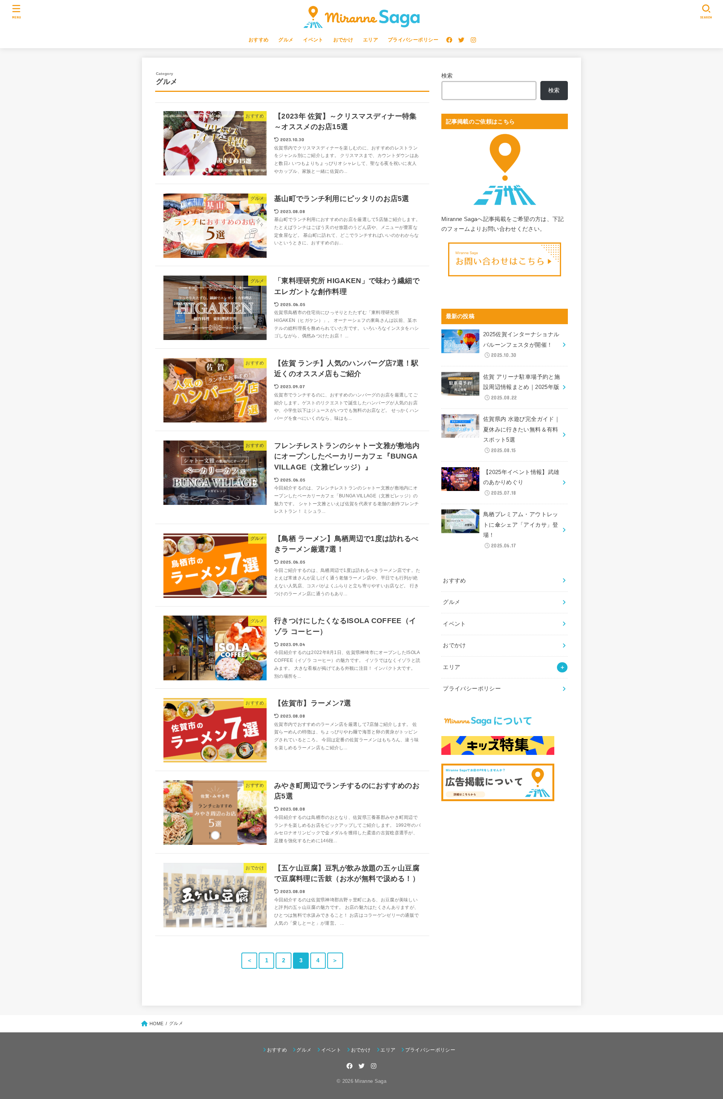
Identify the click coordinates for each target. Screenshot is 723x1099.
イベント (313, 40)
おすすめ (259, 40)
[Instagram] (473, 40)
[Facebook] (449, 40)
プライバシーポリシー (413, 40)
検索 (447, 76)
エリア (370, 40)
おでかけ (343, 40)
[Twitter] (461, 40)
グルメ (285, 40)
